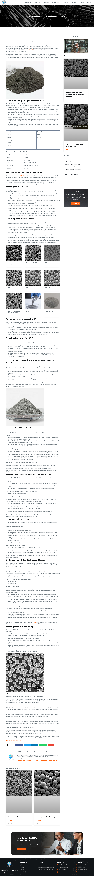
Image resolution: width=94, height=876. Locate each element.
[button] (19, 745)
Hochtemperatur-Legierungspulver (72, 161)
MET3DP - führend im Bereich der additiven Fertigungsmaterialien (32, 751)
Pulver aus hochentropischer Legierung (73, 169)
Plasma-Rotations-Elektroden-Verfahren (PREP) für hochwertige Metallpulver (75, 94)
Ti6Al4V (31, 49)
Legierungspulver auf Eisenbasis (71, 174)
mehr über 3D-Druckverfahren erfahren (14, 740)
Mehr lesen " (10, 820)
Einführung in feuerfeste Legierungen (46, 817)
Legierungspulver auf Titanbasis (71, 166)
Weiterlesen (29, 266)
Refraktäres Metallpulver (70, 172)
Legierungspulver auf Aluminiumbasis (72, 164)
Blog (82, 2)
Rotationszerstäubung (14, 817)
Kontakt (89, 2)
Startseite (28, 2)
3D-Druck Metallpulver (69, 159)
